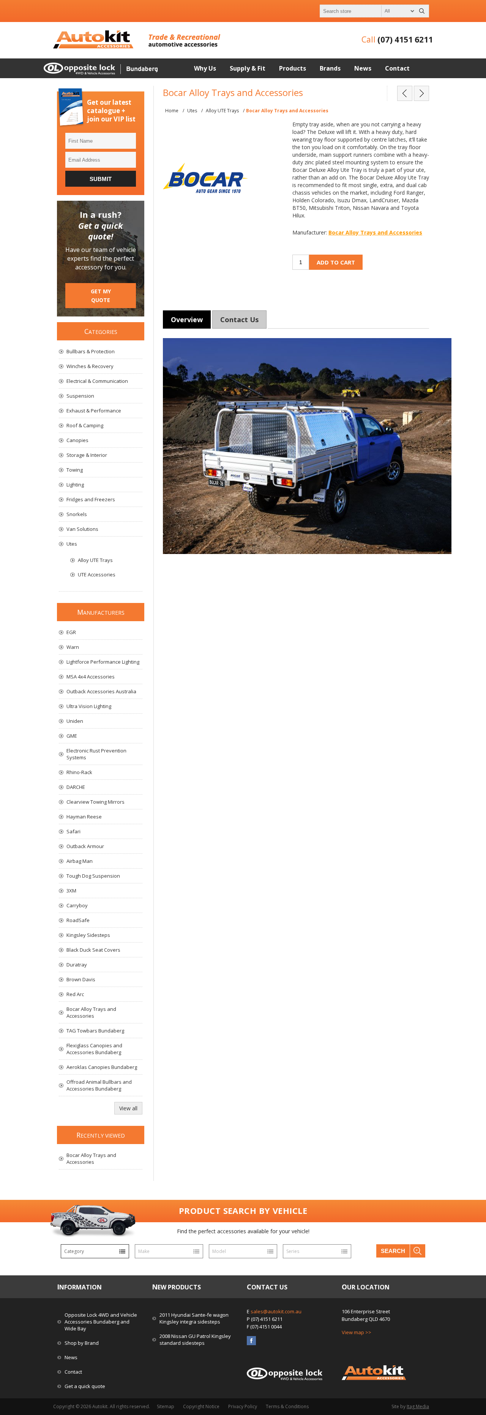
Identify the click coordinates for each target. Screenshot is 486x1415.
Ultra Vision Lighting (88, 706)
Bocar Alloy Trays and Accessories (375, 232)
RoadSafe (78, 920)
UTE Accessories (96, 574)
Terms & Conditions (287, 1406)
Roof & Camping (84, 425)
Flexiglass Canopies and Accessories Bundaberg (94, 1049)
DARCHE (75, 787)
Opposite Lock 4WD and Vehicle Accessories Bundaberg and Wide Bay (101, 1321)
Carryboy (77, 905)
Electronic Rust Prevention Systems (96, 754)
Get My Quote (101, 296)
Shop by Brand (82, 1342)
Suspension (80, 395)
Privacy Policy (242, 1406)
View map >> (356, 1332)
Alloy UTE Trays (95, 560)
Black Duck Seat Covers (93, 949)
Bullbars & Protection (90, 351)
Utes (71, 543)
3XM (71, 890)
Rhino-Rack (79, 772)
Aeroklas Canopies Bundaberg (101, 1067)
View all (128, 1108)
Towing (74, 469)
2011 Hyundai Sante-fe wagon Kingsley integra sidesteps (194, 1318)
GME (71, 735)
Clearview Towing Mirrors (95, 801)
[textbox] (367, 11)
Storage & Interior (86, 455)
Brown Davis (80, 979)
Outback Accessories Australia (101, 691)
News (71, 1357)
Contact (73, 1371)
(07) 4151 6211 (405, 39)
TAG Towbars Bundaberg (95, 1030)
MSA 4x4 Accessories (90, 676)
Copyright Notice (201, 1406)
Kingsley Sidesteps (88, 935)
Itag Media (418, 1406)
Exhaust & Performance (93, 410)
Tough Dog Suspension (93, 875)
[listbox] (95, 1251)
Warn (72, 647)
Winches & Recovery (90, 366)
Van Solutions (82, 529)
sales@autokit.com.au (276, 1311)
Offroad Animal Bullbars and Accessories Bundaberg (99, 1085)
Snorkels (76, 514)
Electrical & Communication (97, 381)
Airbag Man (79, 861)
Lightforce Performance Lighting (102, 661)
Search (393, 1251)
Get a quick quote (85, 1386)
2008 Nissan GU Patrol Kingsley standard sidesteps (195, 1339)
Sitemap (165, 1406)
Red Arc (75, 994)
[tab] (187, 319)
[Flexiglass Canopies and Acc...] (421, 93)
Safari (73, 831)
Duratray (76, 964)
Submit (101, 179)
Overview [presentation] (187, 319)
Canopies (77, 440)
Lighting (75, 484)
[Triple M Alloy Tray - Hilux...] (404, 93)
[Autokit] (94, 46)
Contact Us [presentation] (239, 319)
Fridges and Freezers (90, 499)
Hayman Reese (84, 816)
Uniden (74, 721)
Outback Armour (85, 846)
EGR (71, 632)
